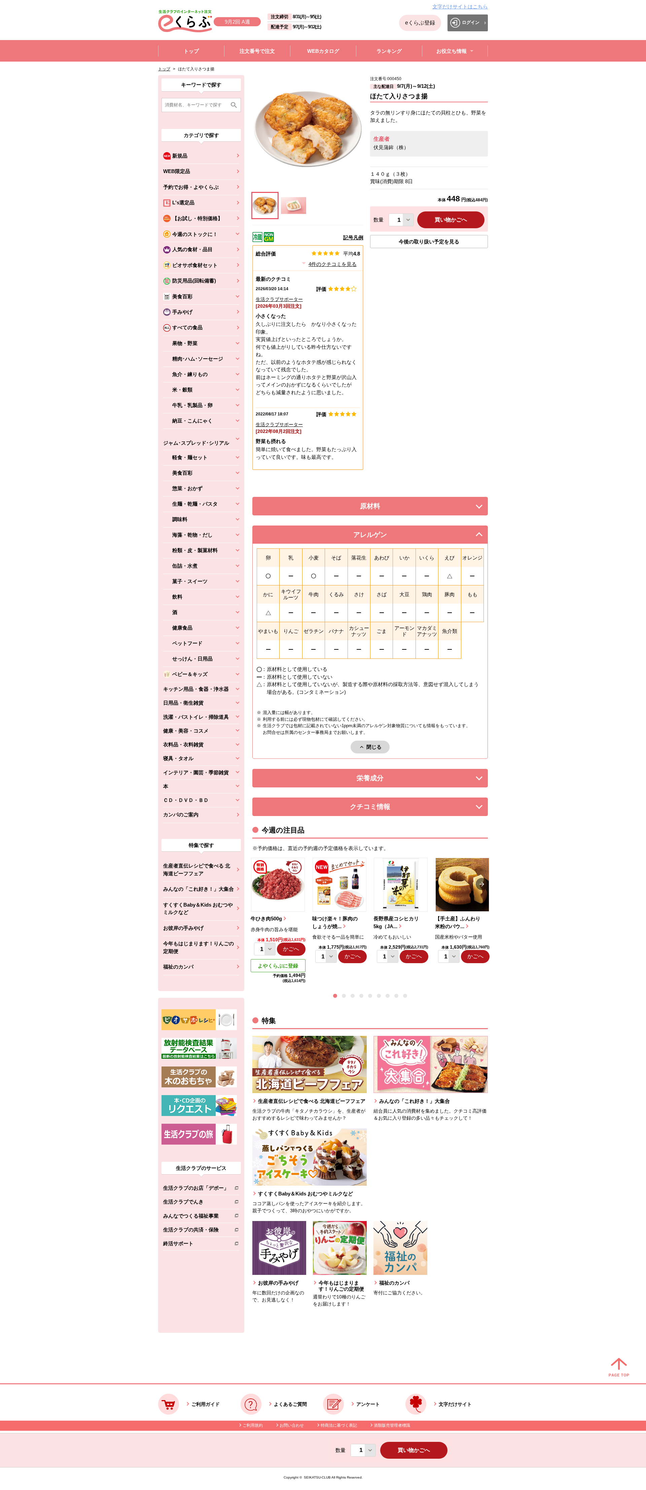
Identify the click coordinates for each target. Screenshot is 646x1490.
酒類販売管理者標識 (392, 1425)
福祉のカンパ (178, 967)
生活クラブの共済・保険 (196, 1231)
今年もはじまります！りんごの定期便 (198, 947)
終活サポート (196, 1245)
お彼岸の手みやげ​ (183, 928)
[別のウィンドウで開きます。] (199, 1057)
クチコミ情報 (380, 808)
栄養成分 (383, 779)
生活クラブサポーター (279, 299)
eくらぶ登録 (420, 23)
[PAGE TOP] (619, 1368)
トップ (164, 69)
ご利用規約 (253, 1425)
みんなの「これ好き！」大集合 (198, 889)
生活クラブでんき (196, 1203)
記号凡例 (353, 237)
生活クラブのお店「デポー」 (196, 1189)
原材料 (385, 507)
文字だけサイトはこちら (460, 6)
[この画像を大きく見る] (265, 205)
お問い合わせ (292, 1425)
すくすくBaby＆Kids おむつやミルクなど (198, 908)
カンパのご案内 (181, 814)
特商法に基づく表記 (339, 1425)
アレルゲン (378, 536)
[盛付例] (293, 205)
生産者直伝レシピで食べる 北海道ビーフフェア (196, 869)
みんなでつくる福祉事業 (196, 1217)
